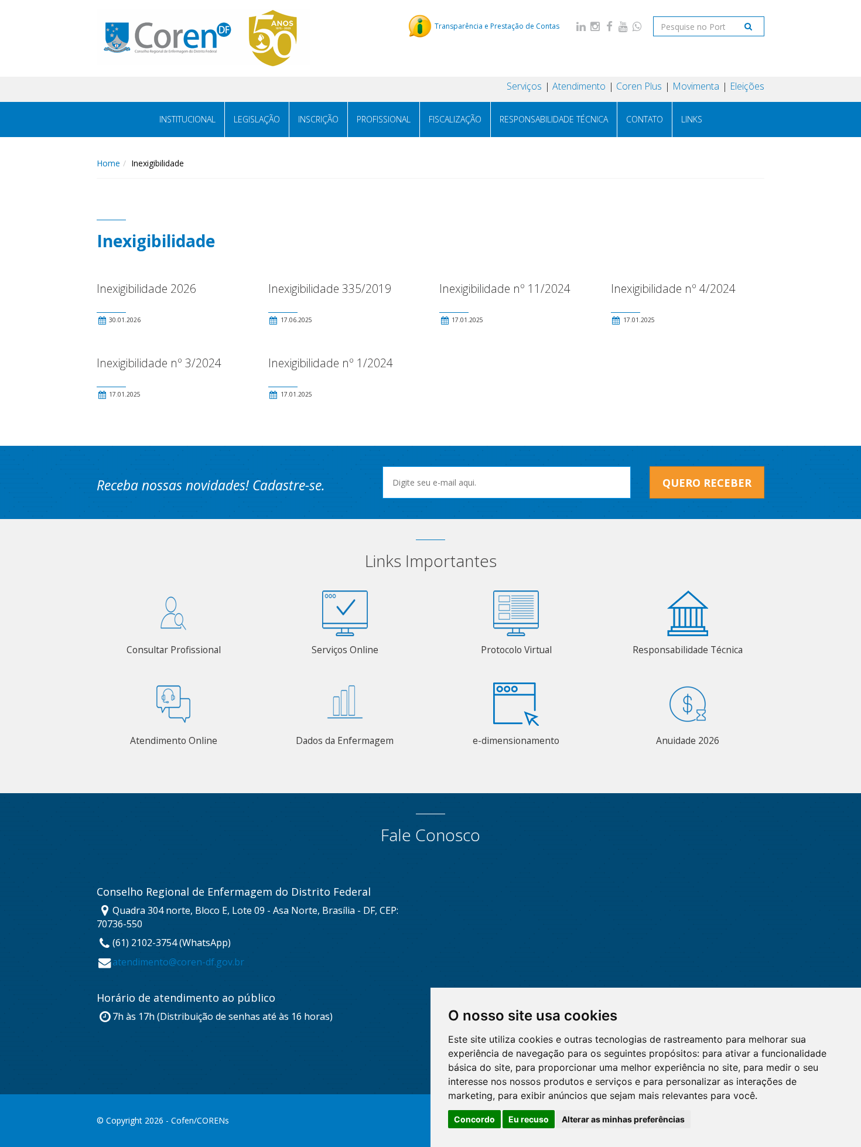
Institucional (187, 119)
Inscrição (318, 119)
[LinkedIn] (581, 26)
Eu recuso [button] (528, 1119)
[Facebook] (609, 26)
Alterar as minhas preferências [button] (623, 1119)
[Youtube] (623, 26)
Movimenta (695, 86)
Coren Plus (639, 86)
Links (691, 119)
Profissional (384, 119)
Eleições (747, 86)
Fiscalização (455, 119)
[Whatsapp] (637, 26)
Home (108, 163)
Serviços (524, 86)
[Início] (204, 38)
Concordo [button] (474, 1119)
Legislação (257, 119)
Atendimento (579, 86)
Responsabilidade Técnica (554, 119)
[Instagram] (595, 26)
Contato (644, 119)
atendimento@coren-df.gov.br (178, 961)
